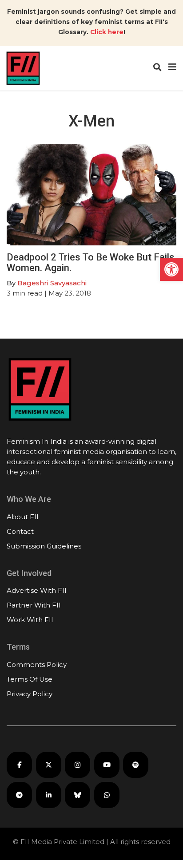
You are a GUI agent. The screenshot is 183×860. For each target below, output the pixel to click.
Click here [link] (106, 32)
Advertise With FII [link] (37, 590)
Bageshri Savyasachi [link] (52, 283)
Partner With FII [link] (34, 605)
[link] (171, 269)
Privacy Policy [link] (29, 694)
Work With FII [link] (30, 619)
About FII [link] (23, 517)
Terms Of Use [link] (29, 679)
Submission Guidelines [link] (44, 546)
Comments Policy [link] (37, 664)
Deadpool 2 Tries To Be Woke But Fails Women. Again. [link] (91, 262)
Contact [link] (20, 531)
